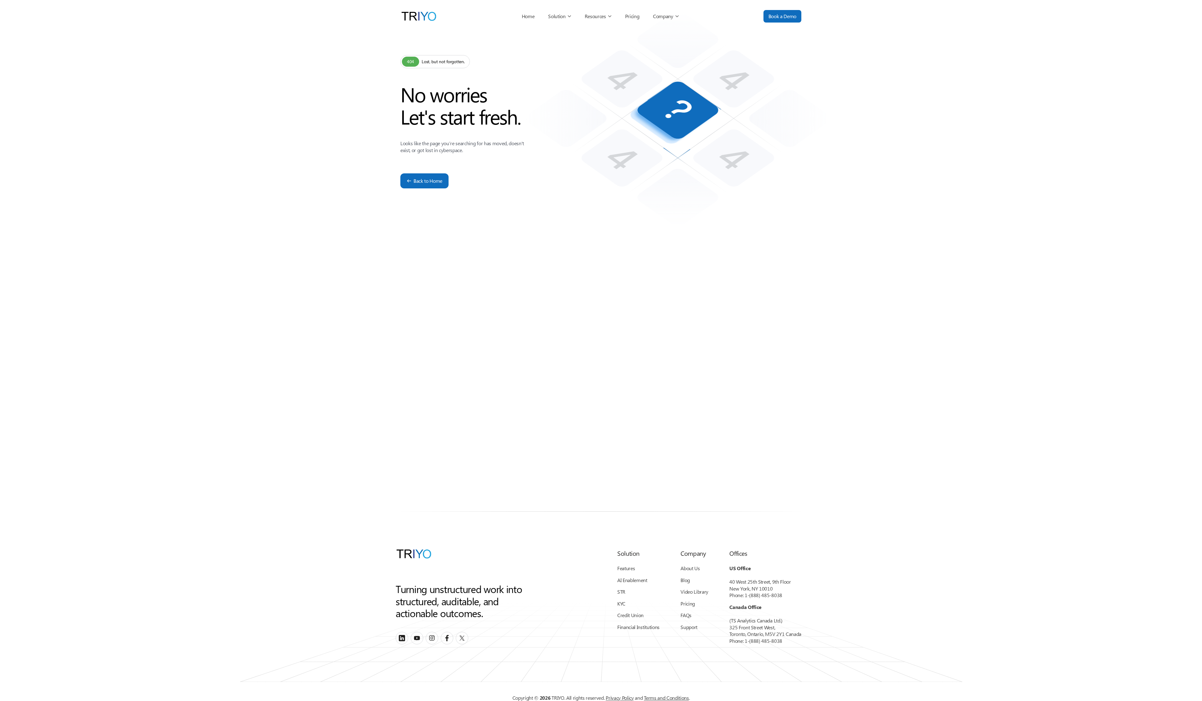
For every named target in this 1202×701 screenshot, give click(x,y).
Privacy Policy (620, 697)
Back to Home (428, 180)
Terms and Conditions (666, 697)
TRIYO (558, 697)
